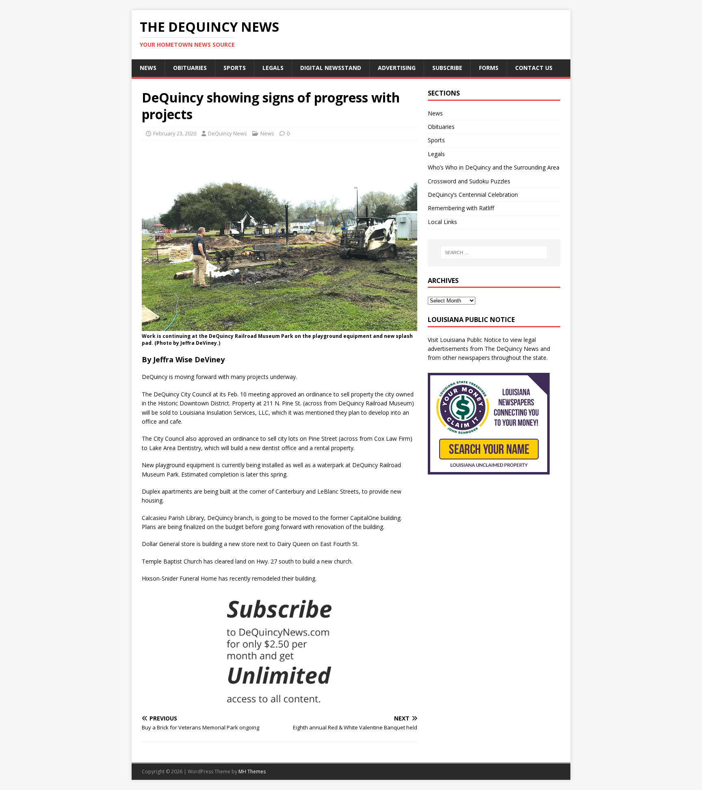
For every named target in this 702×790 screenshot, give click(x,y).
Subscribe (447, 68)
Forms (488, 68)
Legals (273, 68)
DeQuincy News (227, 133)
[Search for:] (494, 252)
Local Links (442, 222)
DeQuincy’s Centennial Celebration (473, 194)
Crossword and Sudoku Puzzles (469, 181)
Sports (234, 68)
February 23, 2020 (174, 133)
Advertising (397, 68)
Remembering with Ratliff (461, 208)
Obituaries (190, 68)
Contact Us (533, 68)
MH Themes (252, 771)
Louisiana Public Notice (470, 340)
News (148, 68)
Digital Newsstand (330, 68)
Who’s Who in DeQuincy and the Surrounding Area (493, 167)
